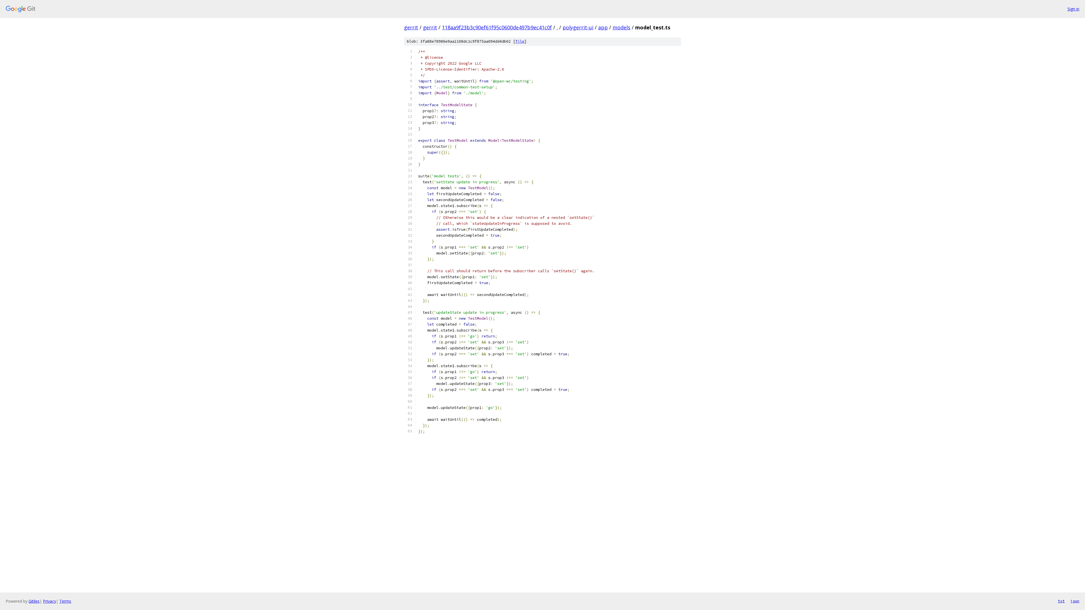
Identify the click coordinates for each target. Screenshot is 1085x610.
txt (1061, 601)
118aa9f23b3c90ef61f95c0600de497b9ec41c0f (497, 27)
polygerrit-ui (578, 27)
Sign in (1073, 9)
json (1074, 601)
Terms (65, 601)
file (519, 41)
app (603, 27)
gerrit (411, 27)
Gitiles (34, 601)
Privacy (49, 601)
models (621, 27)
